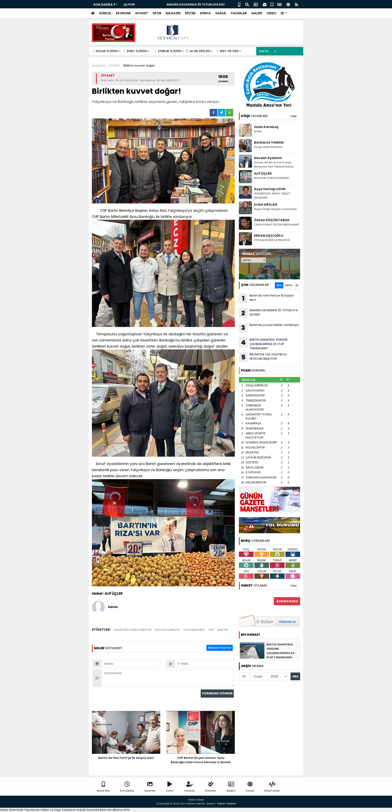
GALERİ (256, 13)
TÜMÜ (293, 116)
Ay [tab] (296, 285)
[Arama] (247, 4)
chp (211, 630)
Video (170, 791)
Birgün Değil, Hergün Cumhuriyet (275, 209)
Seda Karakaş (266, 127)
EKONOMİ (123, 13)
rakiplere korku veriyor (132, 630)
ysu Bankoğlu (194, 630)
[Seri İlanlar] (271, 4)
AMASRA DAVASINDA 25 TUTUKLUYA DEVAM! (155, 4)
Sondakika (127, 791)
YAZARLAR (239, 13)
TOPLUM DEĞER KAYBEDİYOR (272, 240)
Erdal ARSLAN (265, 204)
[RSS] (296, 4)
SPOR (157, 13)
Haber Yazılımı (226, 803)
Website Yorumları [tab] (219, 647)
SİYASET (141, 13)
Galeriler (150, 791)
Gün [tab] (279, 285)
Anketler (210, 791)
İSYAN (257, 131)
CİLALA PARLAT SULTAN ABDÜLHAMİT (276, 224)
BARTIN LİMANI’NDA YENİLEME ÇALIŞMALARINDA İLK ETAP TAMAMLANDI (264, 344)
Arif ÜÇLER (263, 173)
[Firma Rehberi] (264, 4)
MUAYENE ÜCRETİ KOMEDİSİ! (271, 178)
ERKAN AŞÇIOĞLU (268, 235)
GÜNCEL (105, 13)
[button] (283, 13)
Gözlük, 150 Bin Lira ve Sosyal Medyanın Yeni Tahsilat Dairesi (274, 164)
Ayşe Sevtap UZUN (269, 189)
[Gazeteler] (279, 4)
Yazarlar (189, 791)
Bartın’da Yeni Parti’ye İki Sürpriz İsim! (268, 298)
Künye (250, 791)
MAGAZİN (173, 13)
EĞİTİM (190, 13)
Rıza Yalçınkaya (167, 630)
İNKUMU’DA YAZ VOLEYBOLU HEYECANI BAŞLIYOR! (264, 357)
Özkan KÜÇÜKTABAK (272, 220)
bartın (222, 630)
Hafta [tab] (288, 285)
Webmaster (272, 791)
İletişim (231, 791)
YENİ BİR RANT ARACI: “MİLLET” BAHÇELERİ (272, 196)
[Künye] (288, 4)
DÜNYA (205, 13)
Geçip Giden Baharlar (268, 147)
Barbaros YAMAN (269, 142)
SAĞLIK (220, 13)
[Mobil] (239, 4)
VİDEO (271, 13)
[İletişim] (256, 4)
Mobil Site (103, 791)
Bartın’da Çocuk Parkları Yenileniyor (270, 327)
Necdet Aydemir (268, 158)
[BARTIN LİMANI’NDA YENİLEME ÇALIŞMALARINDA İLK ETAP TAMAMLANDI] (252, 650)
